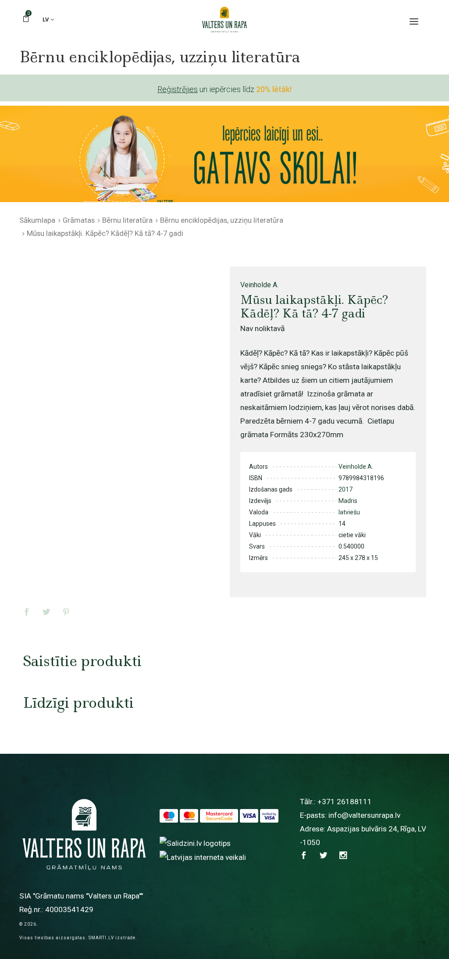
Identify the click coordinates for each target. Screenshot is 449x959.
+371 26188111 (344, 801)
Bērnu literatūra (127, 220)
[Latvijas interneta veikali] (203, 856)
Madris (348, 500)
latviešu (349, 512)
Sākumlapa (37, 220)
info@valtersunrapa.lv (364, 815)
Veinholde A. (259, 285)
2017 (346, 489)
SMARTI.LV (101, 937)
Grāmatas (79, 220)
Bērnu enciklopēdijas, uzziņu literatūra (221, 220)
